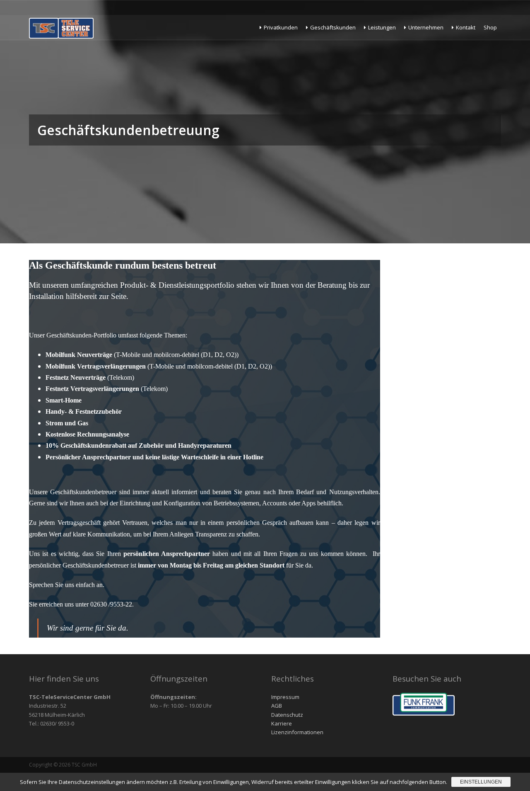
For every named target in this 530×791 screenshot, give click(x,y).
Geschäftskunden (333, 27)
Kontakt (465, 27)
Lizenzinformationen (297, 732)
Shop (490, 27)
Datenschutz (287, 714)
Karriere (281, 723)
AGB (276, 705)
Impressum (285, 697)
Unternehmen (425, 27)
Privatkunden (281, 27)
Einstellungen (481, 782)
